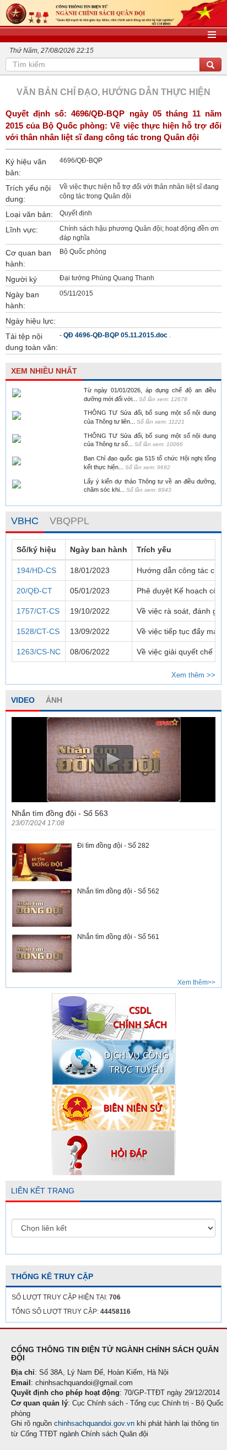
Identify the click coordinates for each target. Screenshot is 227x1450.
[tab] (25, 521)
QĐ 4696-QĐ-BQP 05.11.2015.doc (115, 335)
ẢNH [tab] (54, 700)
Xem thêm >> (193, 675)
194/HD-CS (36, 570)
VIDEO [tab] (23, 700)
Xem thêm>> (196, 982)
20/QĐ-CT (34, 590)
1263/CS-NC (39, 651)
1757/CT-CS (38, 611)
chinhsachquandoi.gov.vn (94, 1423)
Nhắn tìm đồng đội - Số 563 (60, 813)
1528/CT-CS (38, 631)
